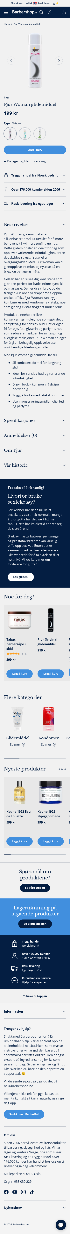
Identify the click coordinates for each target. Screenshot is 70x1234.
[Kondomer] (48, 719)
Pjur (6, 97)
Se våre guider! (35, 888)
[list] (35, 60)
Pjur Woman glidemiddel (26, 24)
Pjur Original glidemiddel (47, 641)
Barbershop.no (20, 1224)
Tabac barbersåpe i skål (16, 644)
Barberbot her (31, 1036)
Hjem (7, 24)
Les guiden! (20, 577)
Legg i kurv (35, 150)
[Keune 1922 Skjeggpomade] (51, 792)
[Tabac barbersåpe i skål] (19, 620)
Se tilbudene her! (35, 924)
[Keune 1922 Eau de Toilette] (19, 792)
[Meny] (6, 12)
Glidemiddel (17, 738)
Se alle (61, 769)
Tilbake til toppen (35, 996)
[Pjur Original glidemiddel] (51, 620)
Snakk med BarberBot (24, 1114)
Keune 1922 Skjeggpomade (49, 813)
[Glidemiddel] (17, 719)
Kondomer (48, 738)
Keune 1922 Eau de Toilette (18, 813)
